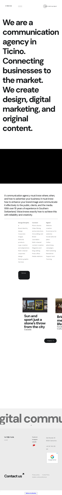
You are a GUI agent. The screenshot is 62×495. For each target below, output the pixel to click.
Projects (49, 340)
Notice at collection (31, 493)
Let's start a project (51, 6)
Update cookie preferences (39, 477)
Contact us (13, 476)
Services (23, 273)
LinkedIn (34, 442)
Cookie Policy (45, 475)
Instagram (35, 439)
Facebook (34, 437)
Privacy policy (36, 475)
